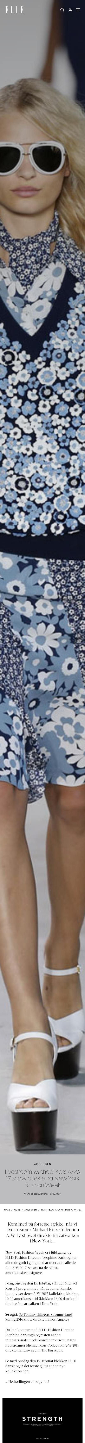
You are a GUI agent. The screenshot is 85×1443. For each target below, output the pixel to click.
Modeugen (43, 1164)
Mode (17, 1210)
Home (7, 1210)
